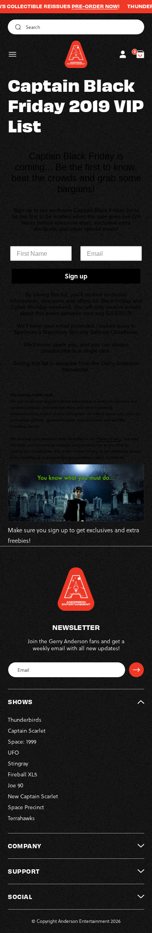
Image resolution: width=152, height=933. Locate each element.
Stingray (18, 763)
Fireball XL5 (22, 774)
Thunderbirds (24, 720)
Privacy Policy (109, 439)
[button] (12, 54)
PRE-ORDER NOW (85, 6)
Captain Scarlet (27, 731)
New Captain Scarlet (33, 796)
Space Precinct (26, 807)
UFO (13, 752)
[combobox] (76, 27)
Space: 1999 (22, 742)
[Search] (17, 27)
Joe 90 (15, 785)
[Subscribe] (136, 669)
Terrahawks (21, 818)
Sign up (76, 275)
